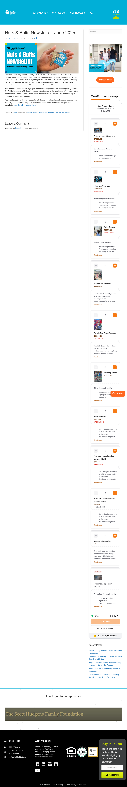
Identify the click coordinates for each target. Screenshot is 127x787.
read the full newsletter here (25, 105)
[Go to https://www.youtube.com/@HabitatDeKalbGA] (55, 764)
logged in (18, 128)
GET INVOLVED (77, 13)
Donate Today (105, 80)
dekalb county (32, 113)
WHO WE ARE (39, 13)
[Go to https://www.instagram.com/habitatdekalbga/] (49, 764)
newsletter (66, 113)
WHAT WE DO (58, 13)
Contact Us (116, 14)
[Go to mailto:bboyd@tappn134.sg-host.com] (37, 771)
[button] (48, 13)
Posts (15, 113)
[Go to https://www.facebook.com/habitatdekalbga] (37, 764)
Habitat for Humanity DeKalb (50, 113)
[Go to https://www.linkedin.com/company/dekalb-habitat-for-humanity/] (43, 764)
